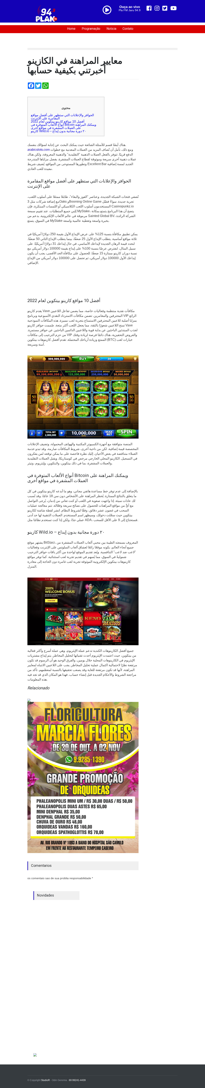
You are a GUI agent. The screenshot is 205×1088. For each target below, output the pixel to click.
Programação (91, 29)
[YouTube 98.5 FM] (173, 8)
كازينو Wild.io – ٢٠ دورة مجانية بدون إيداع (58, 131)
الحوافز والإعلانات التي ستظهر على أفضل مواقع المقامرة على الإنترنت (62, 116)
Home (71, 29)
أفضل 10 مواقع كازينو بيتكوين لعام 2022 (57, 121)
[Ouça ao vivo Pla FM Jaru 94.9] (108, 18)
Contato (128, 29)
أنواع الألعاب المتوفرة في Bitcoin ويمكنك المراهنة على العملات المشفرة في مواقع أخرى (63, 126)
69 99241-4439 (77, 1080)
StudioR (45, 1080)
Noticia (111, 29)
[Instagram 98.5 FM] (157, 8)
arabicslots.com (38, 149)
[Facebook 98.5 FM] (149, 8)
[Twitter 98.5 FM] (164, 8)
